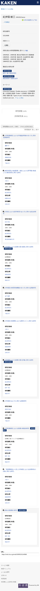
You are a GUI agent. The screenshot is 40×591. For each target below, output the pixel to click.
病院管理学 (13, 73)
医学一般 (5, 73)
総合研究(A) (8, 192)
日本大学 (7, 204)
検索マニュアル (6, 568)
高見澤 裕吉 (8, 409)
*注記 (35, 20)
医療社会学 (14, 78)
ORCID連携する (29, 20)
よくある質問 (5, 572)
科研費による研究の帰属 (8, 582)
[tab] (21, 111)
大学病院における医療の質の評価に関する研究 (19, 360)
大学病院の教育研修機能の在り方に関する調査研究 (20, 288)
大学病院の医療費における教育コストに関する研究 (20, 321)
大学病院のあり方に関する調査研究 (15, 401)
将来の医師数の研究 (11, 510)
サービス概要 (5, 565)
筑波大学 (7, 280)
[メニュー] (37, 2)
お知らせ (4, 575)
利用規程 (4, 578)
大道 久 (7, 181)
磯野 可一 (7, 145)
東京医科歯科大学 (9, 239)
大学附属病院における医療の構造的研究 (17, 428)
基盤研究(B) (8, 157)
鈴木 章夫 (7, 222)
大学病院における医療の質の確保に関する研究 (19, 247)
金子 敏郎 (7, 296)
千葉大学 (7, 163)
